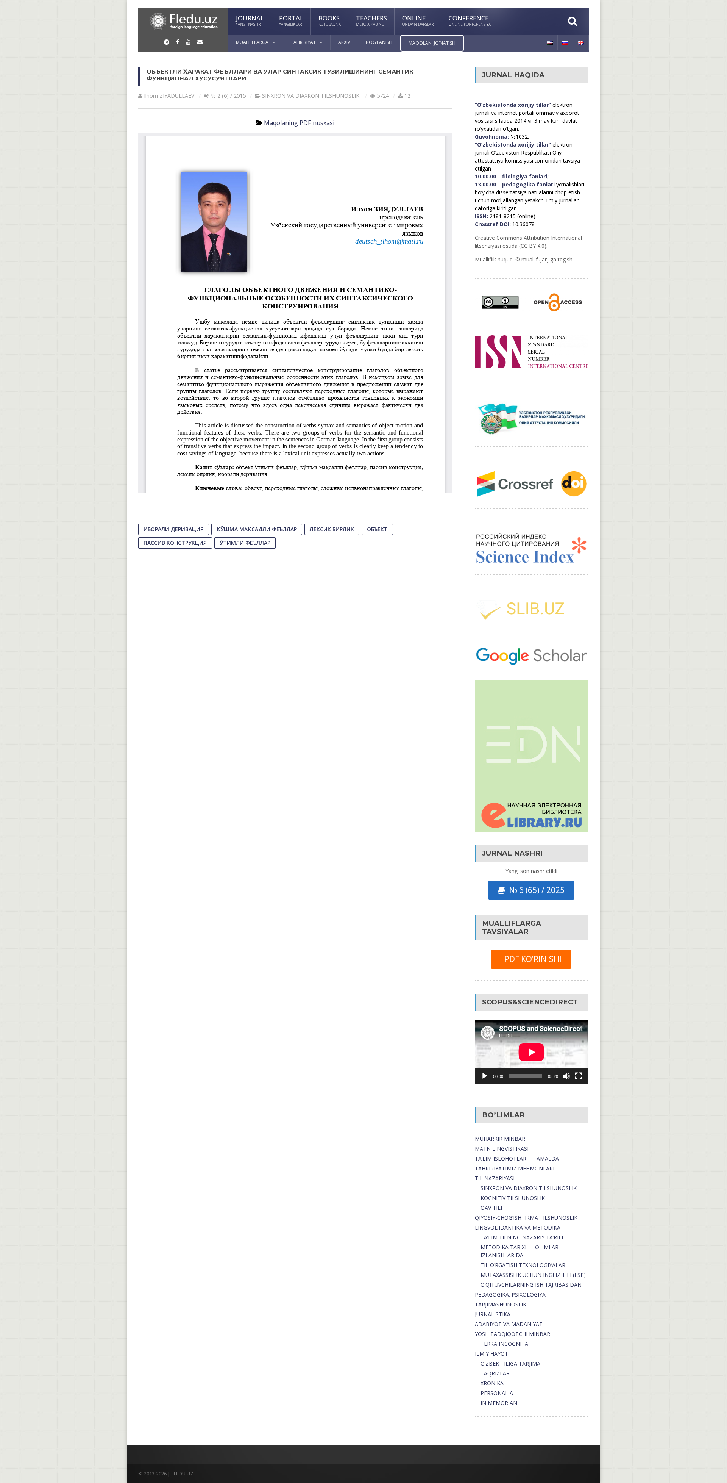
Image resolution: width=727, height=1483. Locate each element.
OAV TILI (491, 1207)
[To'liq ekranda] (578, 1076)
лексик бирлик (332, 529)
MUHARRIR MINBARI (501, 1138)
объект (377, 529)
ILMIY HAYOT (491, 1353)
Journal (250, 20)
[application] (531, 1052)
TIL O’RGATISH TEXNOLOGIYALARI (524, 1265)
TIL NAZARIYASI (495, 1178)
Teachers (371, 20)
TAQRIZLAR (495, 1373)
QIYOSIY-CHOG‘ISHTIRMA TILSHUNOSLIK (526, 1217)
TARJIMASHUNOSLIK (500, 1304)
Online (418, 20)
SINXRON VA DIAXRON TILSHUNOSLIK (529, 1188)
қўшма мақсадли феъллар (257, 529)
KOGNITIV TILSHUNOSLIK (513, 1197)
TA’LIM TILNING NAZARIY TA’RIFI (522, 1237)
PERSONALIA (497, 1393)
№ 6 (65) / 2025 (535, 890)
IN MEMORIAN (499, 1402)
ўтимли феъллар (245, 542)
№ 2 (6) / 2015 (228, 95)
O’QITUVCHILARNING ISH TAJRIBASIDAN (531, 1284)
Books (329, 20)
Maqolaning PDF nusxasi (299, 123)
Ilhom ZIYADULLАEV (169, 95)
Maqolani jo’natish (432, 43)
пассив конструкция (175, 542)
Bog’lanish (379, 42)
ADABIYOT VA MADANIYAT (509, 1324)
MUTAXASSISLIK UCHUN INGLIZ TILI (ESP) (533, 1274)
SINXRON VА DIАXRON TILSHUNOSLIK (310, 95)
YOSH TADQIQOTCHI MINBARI (513, 1334)
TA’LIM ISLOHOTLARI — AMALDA (517, 1158)
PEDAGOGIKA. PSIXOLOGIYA (510, 1294)
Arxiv (344, 42)
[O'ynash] (484, 1076)
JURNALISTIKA (492, 1314)
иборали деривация (174, 529)
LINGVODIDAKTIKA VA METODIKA (517, 1227)
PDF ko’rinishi (531, 959)
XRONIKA (492, 1383)
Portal (291, 20)
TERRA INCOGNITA (504, 1343)
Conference (470, 20)
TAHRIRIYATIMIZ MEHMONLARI (514, 1168)
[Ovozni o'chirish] (566, 1076)
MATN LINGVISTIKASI (502, 1148)
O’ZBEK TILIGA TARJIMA (510, 1363)
